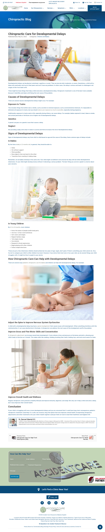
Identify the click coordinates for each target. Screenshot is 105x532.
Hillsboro (60, 517)
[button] (37, 8)
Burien (89, 519)
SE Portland (37, 517)
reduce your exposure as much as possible (50, 110)
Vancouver (47, 519)
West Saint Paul (60, 521)
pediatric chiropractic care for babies (34, 263)
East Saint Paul (51, 521)
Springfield (41, 519)
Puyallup (93, 519)
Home (61, 20)
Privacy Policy (52, 526)
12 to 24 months (15, 227)
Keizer (22, 519)
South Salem (32, 519)
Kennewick (70, 519)
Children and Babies (43, 37)
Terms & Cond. (60, 526)
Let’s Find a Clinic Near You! (55, 489)
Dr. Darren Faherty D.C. (27, 419)
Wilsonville (88, 517)
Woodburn (11, 519)
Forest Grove (81, 517)
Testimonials (36, 526)
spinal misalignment (43, 326)
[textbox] (17, 464)
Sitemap (46, 526)
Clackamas (48, 517)
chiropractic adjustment (17, 335)
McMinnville (18, 519)
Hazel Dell (53, 519)
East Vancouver (60, 519)
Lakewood (76, 519)
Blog (66, 20)
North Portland (23, 517)
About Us (30, 526)
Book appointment (95, 8)
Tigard (75, 517)
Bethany (65, 517)
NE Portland (31, 517)
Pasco (65, 519)
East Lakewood (83, 519)
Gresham (43, 517)
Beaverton (71, 517)
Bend (36, 519)
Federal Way (44, 521)
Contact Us (78, 526)
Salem (26, 519)
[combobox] (18, 465)
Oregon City (55, 517)
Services (67, 526)
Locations (72, 526)
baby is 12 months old (23, 144)
